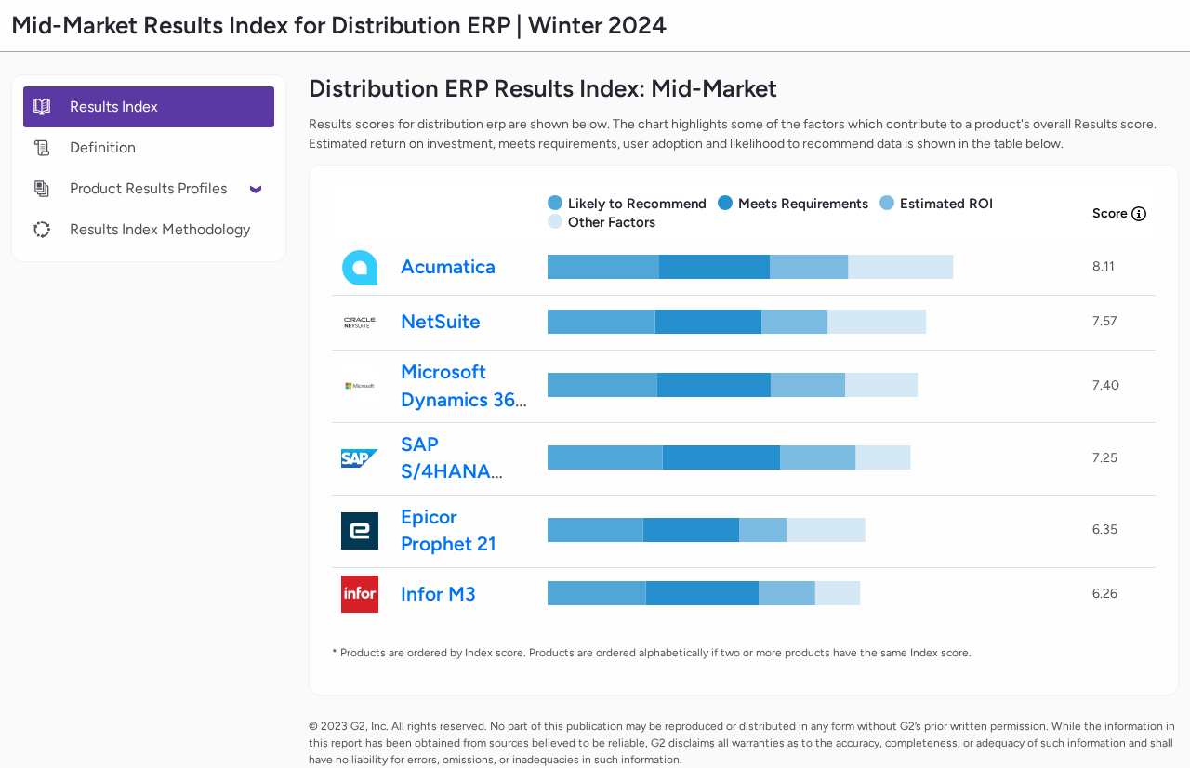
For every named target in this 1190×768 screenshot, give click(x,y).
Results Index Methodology (160, 229)
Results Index (114, 106)
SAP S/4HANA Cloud (446, 471)
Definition (103, 147)
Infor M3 (438, 593)
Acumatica (448, 266)
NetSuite (441, 321)
